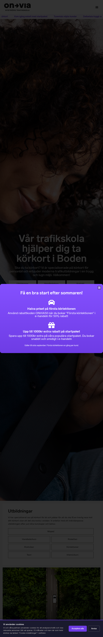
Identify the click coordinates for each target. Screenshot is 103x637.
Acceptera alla (78, 628)
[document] (51, 318)
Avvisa (94, 628)
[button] (99, 288)
